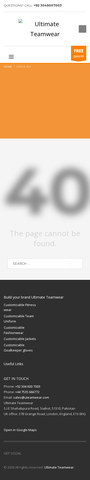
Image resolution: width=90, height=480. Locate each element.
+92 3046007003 (48, 5)
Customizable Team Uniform (19, 318)
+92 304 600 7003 (27, 386)
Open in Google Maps (20, 430)
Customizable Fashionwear (14, 330)
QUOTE (79, 53)
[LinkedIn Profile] (40, 453)
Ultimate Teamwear (59, 467)
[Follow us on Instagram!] (32, 453)
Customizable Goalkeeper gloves (18, 347)
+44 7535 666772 (27, 392)
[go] (76, 264)
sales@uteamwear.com (31, 397)
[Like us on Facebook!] (25, 453)
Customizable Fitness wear (20, 307)
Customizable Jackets (20, 338)
